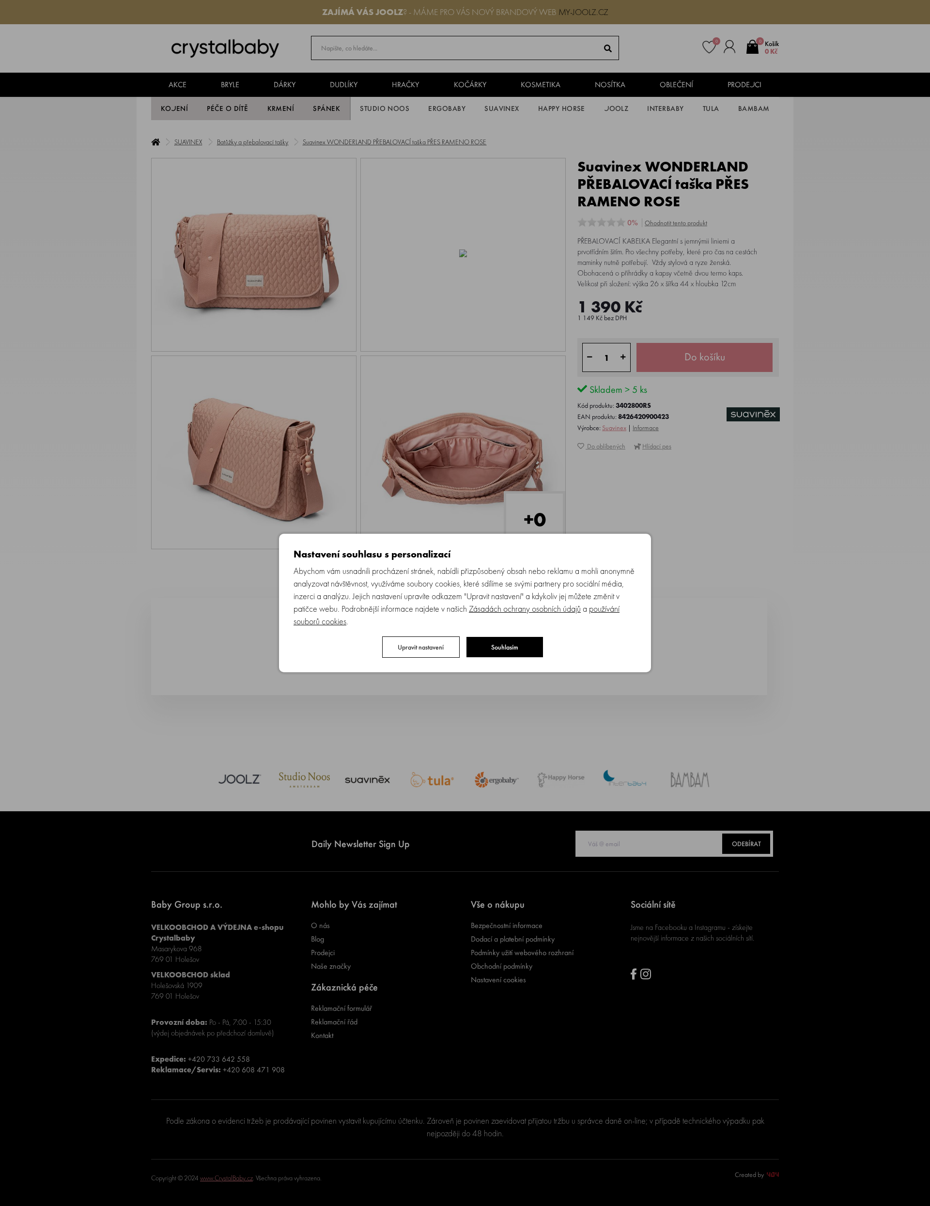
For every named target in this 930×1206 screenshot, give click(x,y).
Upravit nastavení (421, 647)
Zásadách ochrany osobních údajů (525, 608)
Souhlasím (504, 647)
